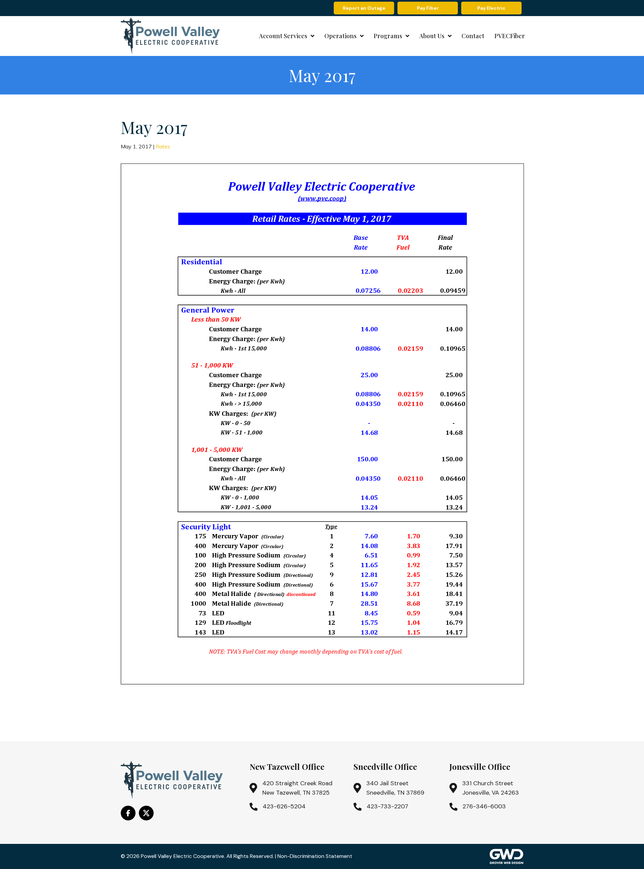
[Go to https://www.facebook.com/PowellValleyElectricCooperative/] (128, 813)
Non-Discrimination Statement (314, 856)
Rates (163, 146)
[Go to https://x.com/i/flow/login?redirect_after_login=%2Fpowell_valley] (146, 813)
